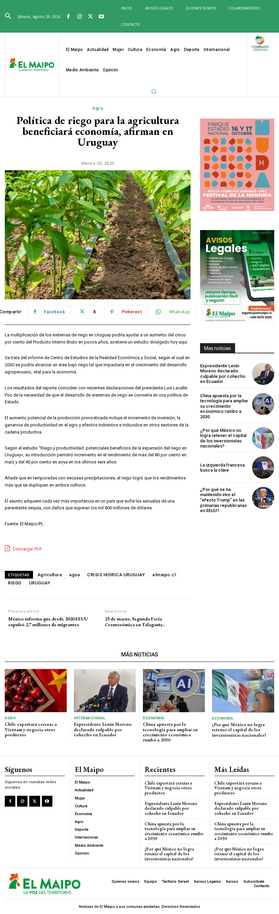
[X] (90, 17)
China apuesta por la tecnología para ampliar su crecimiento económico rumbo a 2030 (224, 406)
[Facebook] (68, 17)
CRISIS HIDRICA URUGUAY (116, 574)
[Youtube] (101, 17)
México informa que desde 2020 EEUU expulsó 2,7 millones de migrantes (48, 622)
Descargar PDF (27, 548)
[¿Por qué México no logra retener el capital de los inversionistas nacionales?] (263, 438)
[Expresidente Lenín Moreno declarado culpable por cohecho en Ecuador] (263, 374)
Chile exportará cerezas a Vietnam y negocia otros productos (31, 729)
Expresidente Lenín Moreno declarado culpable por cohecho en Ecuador (222, 373)
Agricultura (49, 574)
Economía (153, 718)
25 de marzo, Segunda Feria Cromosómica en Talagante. (134, 622)
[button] (8, 16)
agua (74, 574)
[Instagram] (79, 17)
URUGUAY (40, 582)
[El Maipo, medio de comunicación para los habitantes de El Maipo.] (32, 65)
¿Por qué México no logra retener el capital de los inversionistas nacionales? (223, 438)
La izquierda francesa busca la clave (222, 467)
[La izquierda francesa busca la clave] (263, 467)
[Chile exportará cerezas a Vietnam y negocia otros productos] (36, 690)
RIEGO (14, 582)
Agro (97, 108)
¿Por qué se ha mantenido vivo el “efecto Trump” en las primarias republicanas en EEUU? (223, 500)
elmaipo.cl (164, 574)
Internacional (89, 718)
